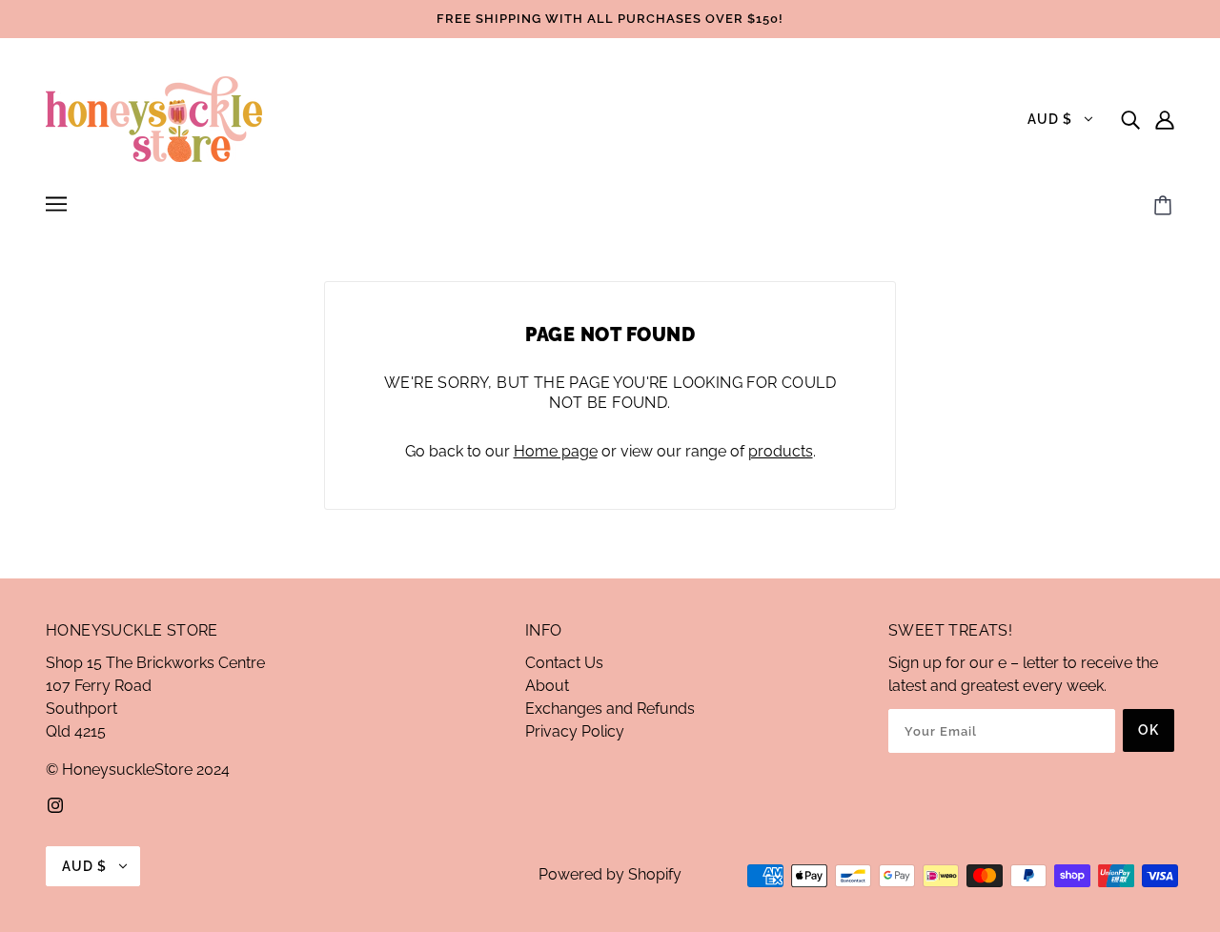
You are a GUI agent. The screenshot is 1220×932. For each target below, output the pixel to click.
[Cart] (1166, 206)
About (547, 686)
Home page (556, 451)
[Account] (1165, 119)
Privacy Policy (574, 731)
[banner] (154, 118)
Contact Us (564, 663)
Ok (1148, 730)
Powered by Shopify (610, 874)
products (780, 451)
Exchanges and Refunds (610, 708)
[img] (1130, 119)
